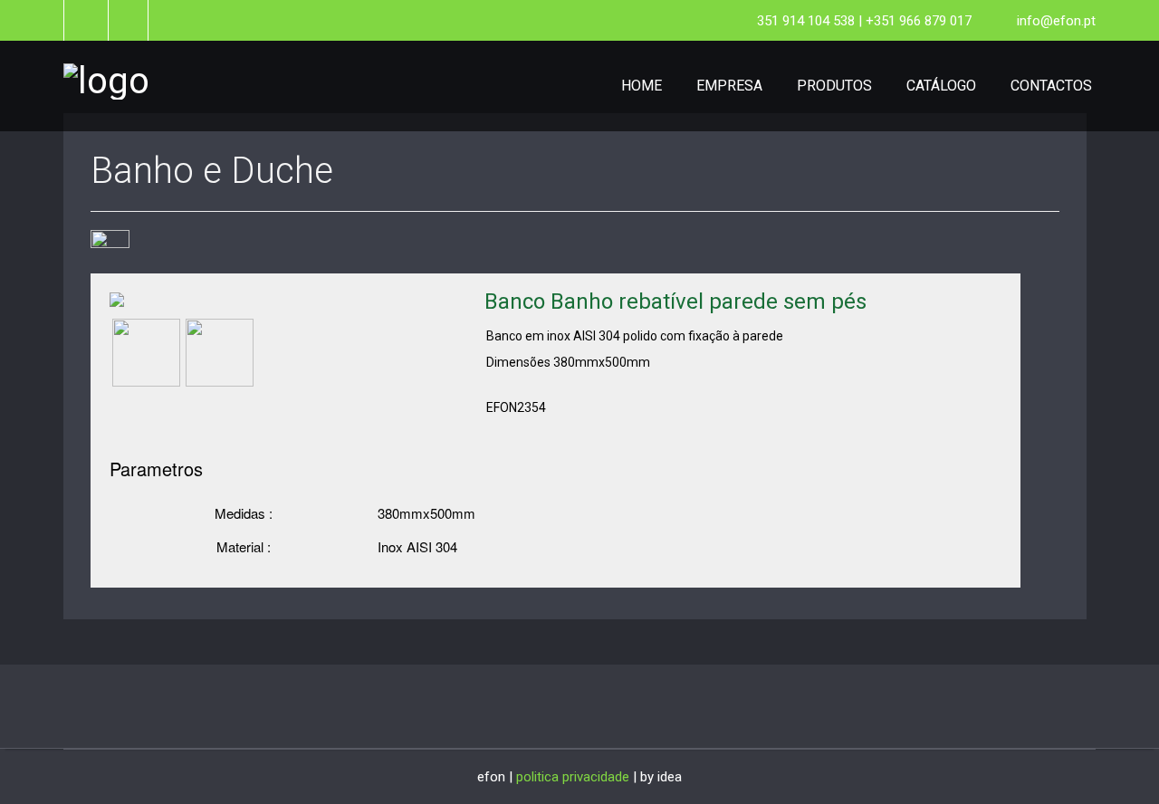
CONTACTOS (1051, 85)
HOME (641, 85)
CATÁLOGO (941, 85)
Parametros (156, 469)
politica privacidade (572, 777)
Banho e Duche (212, 170)
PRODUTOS (834, 85)
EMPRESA (729, 85)
